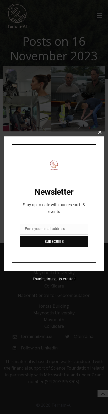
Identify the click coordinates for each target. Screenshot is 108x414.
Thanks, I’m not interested (54, 278)
